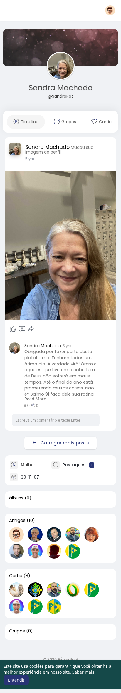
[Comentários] (22, 329)
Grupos (17, 631)
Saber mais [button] (83, 672)
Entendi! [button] (16, 680)
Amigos (17, 520)
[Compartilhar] (31, 329)
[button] (110, 10)
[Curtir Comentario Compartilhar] (22, 329)
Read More (35, 399)
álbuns (16, 498)
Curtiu (15, 575)
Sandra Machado (61, 88)
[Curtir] (13, 329)
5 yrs (29, 158)
